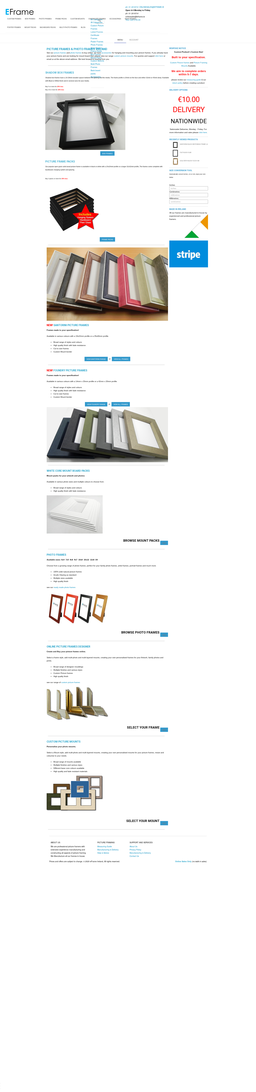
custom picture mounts (123, 56)
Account (134, 40)
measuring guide (194, 80)
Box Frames (107, 153)
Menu (120, 40)
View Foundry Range (96, 404)
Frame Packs (107, 239)
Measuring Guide (104, 846)
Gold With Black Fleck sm (189, 161)
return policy (177, 83)
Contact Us (134, 856)
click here (159, 56)
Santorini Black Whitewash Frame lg (194, 144)
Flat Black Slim (185, 152)
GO (164, 543)
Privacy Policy (135, 849)
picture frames (60, 53)
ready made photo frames (64, 587)
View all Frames (121, 359)
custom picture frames (70, 682)
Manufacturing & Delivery (108, 849)
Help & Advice (103, 852)
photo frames (75, 53)
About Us (133, 846)
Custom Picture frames (179, 63)
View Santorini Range (96, 359)
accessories (106, 53)
